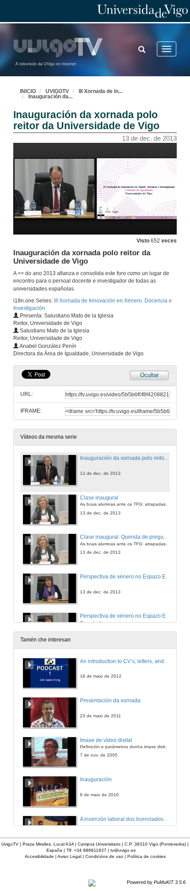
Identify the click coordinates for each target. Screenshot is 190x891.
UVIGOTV (57, 91)
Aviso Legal (69, 856)
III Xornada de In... (100, 91)
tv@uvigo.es (123, 850)
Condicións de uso (104, 856)
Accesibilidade (39, 856)
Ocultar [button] (149, 375)
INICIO (28, 91)
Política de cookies (146, 856)
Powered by (156, 882)
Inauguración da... (50, 96)
